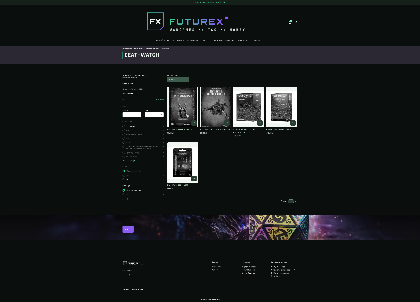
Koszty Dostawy (248, 273)
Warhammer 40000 (152, 48)
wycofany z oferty (132, 153)
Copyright (275, 276)
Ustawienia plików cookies (282, 270)
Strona (284, 201)
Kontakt (128, 229)
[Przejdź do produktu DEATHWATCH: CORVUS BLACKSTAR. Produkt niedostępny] (215, 107)
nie (127, 180)
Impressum (216, 267)
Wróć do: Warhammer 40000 (134, 89)
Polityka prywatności (280, 273)
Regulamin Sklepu (249, 267)
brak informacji (131, 157)
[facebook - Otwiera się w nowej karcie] (123, 275)
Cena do (148, 110)
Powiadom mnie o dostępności (180, 123)
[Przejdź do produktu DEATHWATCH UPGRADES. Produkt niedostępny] (182, 162)
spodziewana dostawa (134, 134)
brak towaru (130, 126)
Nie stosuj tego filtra (133, 171)
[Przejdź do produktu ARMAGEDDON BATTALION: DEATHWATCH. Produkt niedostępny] (248, 107)
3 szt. (128, 142)
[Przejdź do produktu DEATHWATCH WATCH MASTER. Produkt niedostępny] (182, 107)
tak (127, 175)
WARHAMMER (138, 48)
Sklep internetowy (209, 299)
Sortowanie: (172, 76)
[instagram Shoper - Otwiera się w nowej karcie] (129, 275)
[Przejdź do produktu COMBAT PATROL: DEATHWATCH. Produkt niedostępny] (281, 107)
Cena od (125, 110)
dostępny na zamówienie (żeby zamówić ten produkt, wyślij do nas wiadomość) (142, 148)
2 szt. (128, 138)
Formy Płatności (248, 270)
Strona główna (127, 48)
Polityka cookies (278, 267)
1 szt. (128, 130)
